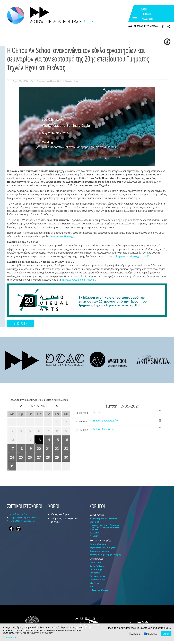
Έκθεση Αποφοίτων (104, 429)
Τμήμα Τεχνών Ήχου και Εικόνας (25, 517)
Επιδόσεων (151, 633)
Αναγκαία (136, 633)
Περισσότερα (9, 637)
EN (163, 26)
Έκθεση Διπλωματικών (105, 420)
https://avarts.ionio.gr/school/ (132, 256)
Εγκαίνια (97, 412)
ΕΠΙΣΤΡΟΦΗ (20, 323)
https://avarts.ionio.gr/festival (78, 279)
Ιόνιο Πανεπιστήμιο (19, 514)
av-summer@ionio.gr (61, 236)
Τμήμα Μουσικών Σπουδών (22, 521)
